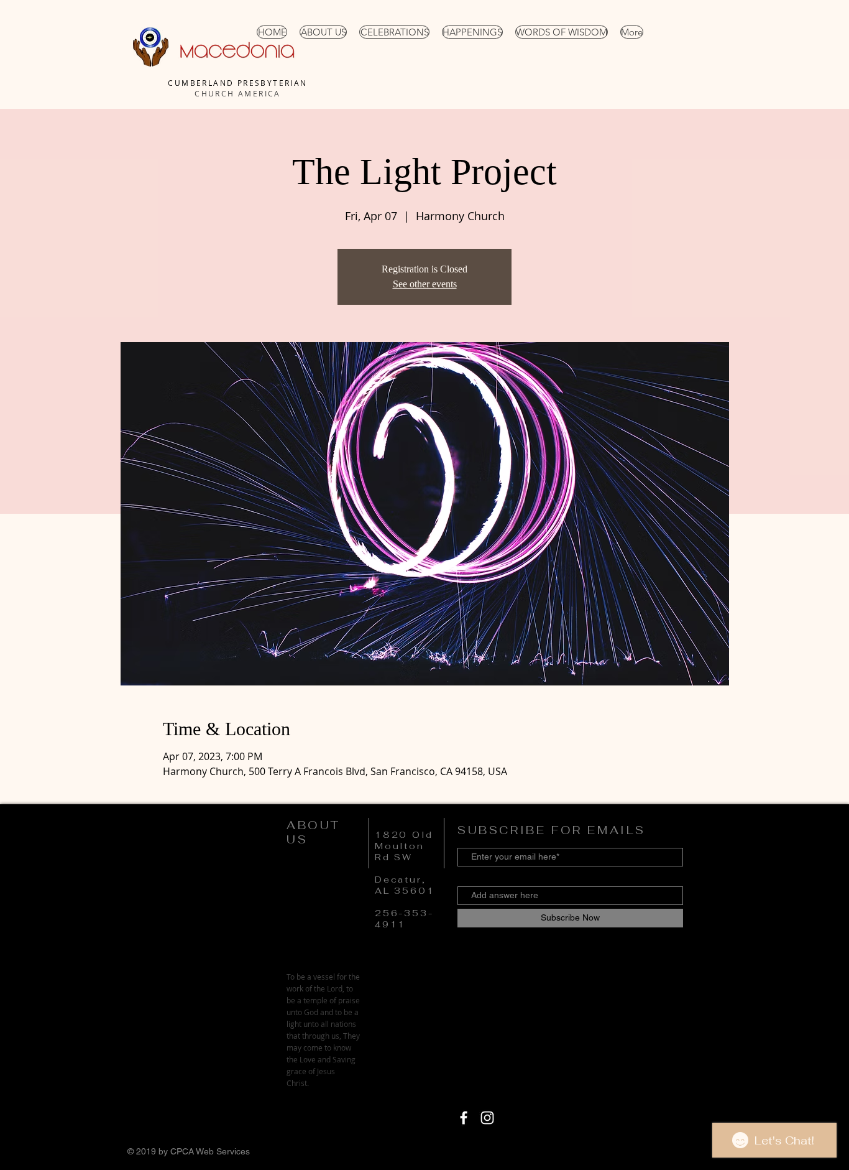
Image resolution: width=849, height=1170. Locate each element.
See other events (425, 284)
